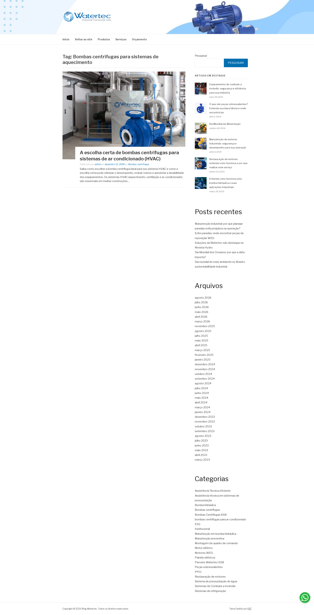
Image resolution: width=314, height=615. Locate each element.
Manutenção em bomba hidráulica (215, 533)
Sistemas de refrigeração (210, 591)
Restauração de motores (210, 576)
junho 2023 (202, 445)
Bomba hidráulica (205, 505)
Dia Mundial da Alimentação (225, 123)
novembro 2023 (205, 421)
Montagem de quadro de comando (216, 543)
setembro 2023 (204, 431)
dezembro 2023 (205, 416)
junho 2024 (202, 393)
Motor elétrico (204, 548)
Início (66, 39)
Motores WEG (204, 553)
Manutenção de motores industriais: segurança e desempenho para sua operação (227, 143)
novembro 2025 (205, 326)
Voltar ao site (83, 39)
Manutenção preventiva (209, 538)
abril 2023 (201, 455)
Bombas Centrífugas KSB (211, 514)
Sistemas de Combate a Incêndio (215, 586)
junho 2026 (202, 307)
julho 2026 (201, 302)
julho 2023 (201, 440)
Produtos (104, 39)
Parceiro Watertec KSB (209, 562)
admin (97, 164)
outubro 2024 (203, 374)
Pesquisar (201, 55)
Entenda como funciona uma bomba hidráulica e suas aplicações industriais (225, 183)
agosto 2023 (203, 436)
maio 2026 (201, 312)
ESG (197, 524)
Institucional (202, 529)
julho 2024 (201, 388)
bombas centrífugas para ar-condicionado (220, 519)
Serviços (120, 39)
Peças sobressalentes (209, 567)
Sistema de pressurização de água (216, 581)
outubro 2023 (203, 426)
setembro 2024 (205, 378)
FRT (249, 608)
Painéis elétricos (205, 557)
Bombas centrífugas (138, 164)
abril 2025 (201, 345)
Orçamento (139, 39)
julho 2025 (201, 335)
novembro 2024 (205, 369)
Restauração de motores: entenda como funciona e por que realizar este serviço (228, 163)
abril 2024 (201, 402)
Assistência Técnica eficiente (213, 490)
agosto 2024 (203, 383)
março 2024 (202, 407)
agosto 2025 (203, 331)
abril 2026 (201, 316)
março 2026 (202, 321)
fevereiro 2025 (204, 355)
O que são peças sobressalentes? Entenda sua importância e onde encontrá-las (228, 108)
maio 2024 (201, 397)
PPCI (198, 572)
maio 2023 (201, 450)
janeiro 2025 (202, 359)
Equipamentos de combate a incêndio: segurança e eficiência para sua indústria (227, 88)
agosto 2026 (203, 297)
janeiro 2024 (202, 412)
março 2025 (202, 350)
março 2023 (202, 459)
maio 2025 (201, 340)
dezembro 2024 (205, 364)
